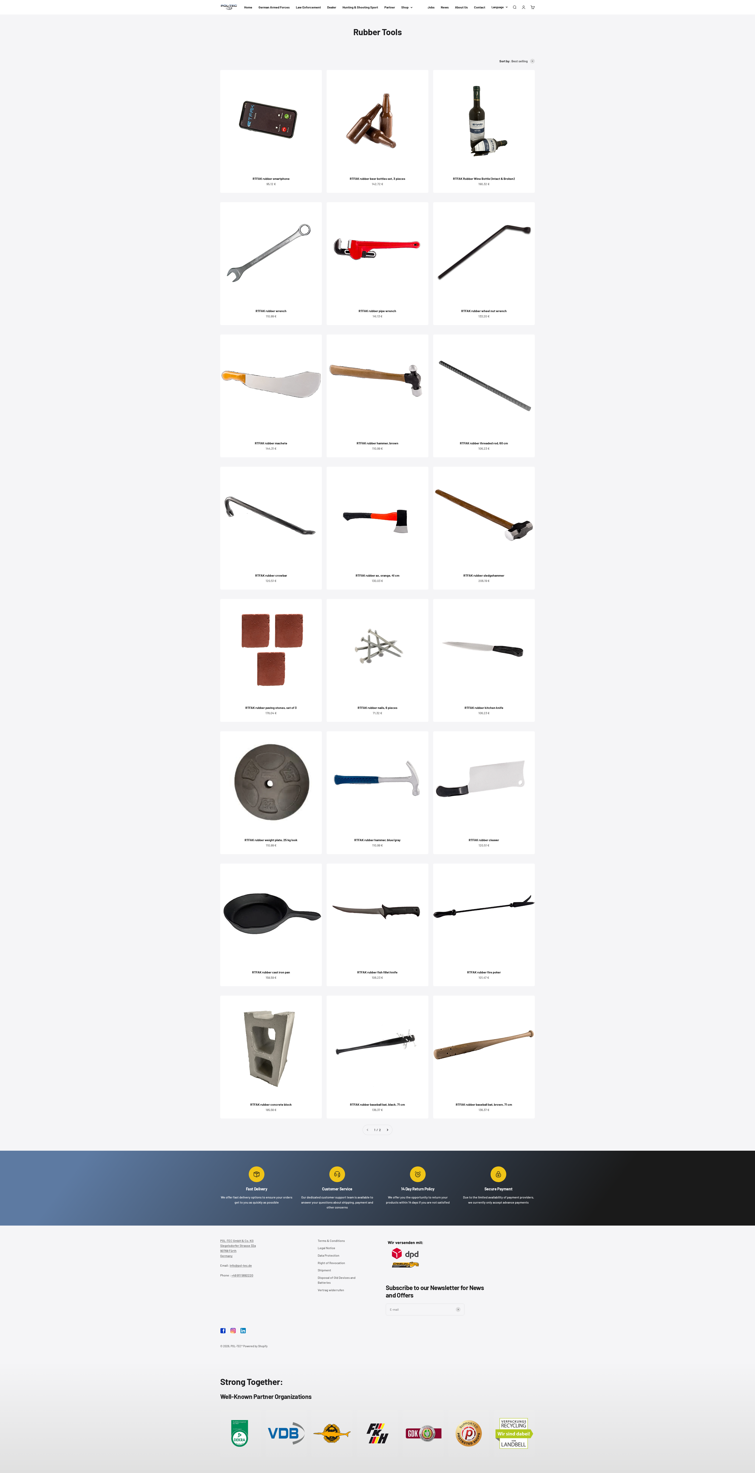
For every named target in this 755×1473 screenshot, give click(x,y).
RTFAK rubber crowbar (271, 575)
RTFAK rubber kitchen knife (484, 707)
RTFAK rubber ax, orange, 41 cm (377, 575)
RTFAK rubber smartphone (271, 178)
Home (248, 7)
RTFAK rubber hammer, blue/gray (377, 840)
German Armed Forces (274, 7)
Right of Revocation (331, 1263)
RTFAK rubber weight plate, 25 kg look (271, 840)
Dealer (331, 7)
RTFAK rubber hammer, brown (377, 443)
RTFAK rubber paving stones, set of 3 (271, 707)
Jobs (431, 7)
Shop (405, 7)
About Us (461, 7)
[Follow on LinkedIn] (243, 1330)
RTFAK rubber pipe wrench (377, 311)
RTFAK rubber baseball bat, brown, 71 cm (484, 1104)
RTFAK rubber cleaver (484, 840)
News (445, 7)
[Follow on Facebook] (223, 1332)
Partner (389, 7)
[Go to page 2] (387, 1130)
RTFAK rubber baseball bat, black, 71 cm (377, 1104)
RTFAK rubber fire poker (484, 972)
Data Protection (328, 1255)
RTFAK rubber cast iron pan (271, 972)
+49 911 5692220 (242, 1275)
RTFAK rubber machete (271, 443)
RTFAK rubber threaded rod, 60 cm (484, 443)
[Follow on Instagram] (233, 1330)
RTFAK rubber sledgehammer (483, 575)
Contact (479, 7)
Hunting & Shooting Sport (360, 7)
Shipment (324, 1270)
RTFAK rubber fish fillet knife (377, 972)
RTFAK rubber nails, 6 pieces (377, 707)
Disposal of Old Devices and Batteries (336, 1280)
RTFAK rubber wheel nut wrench (484, 311)
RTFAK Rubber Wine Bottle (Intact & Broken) (484, 178)
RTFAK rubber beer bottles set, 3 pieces (377, 178)
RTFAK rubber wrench (271, 311)
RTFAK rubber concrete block (271, 1104)
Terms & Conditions (331, 1240)
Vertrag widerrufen (331, 1290)
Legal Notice (326, 1248)
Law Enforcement (308, 7)
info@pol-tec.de (241, 1265)
